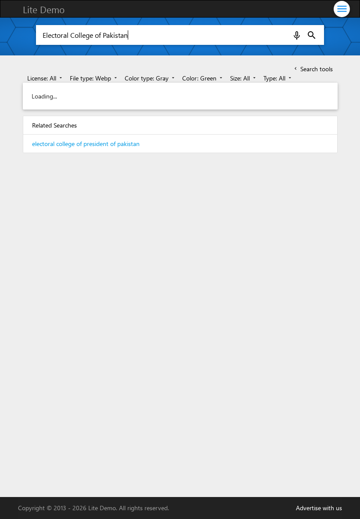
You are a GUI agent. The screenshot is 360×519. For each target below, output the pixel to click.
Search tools (313, 69)
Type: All (278, 78)
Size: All (243, 78)
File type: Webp (94, 78)
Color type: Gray (150, 78)
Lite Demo (44, 9)
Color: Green (203, 78)
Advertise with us (319, 508)
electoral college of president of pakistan (86, 143)
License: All (45, 78)
